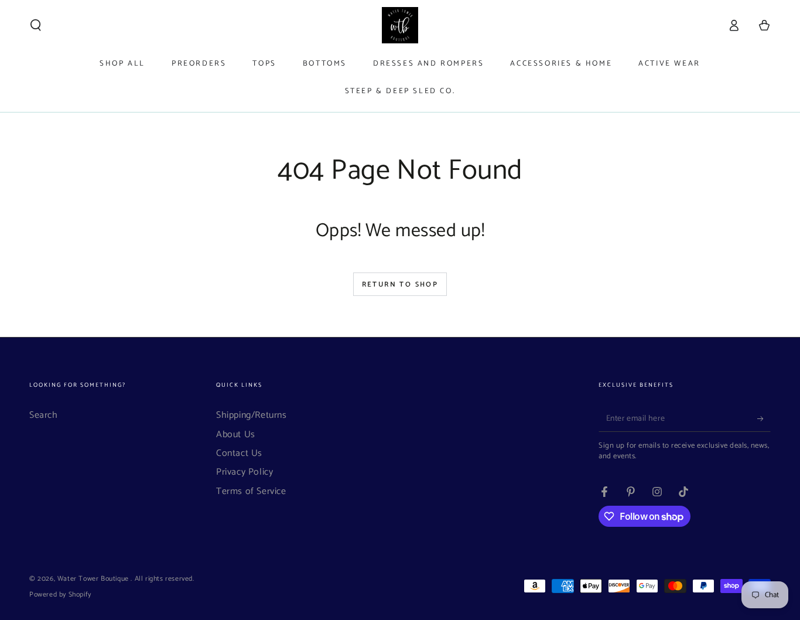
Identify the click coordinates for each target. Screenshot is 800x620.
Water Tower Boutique (94, 578)
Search (43, 415)
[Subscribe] (764, 418)
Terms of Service (251, 491)
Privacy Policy (244, 472)
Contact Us (239, 453)
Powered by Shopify (60, 595)
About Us (235, 434)
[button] (35, 25)
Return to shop (400, 284)
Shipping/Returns (251, 415)
